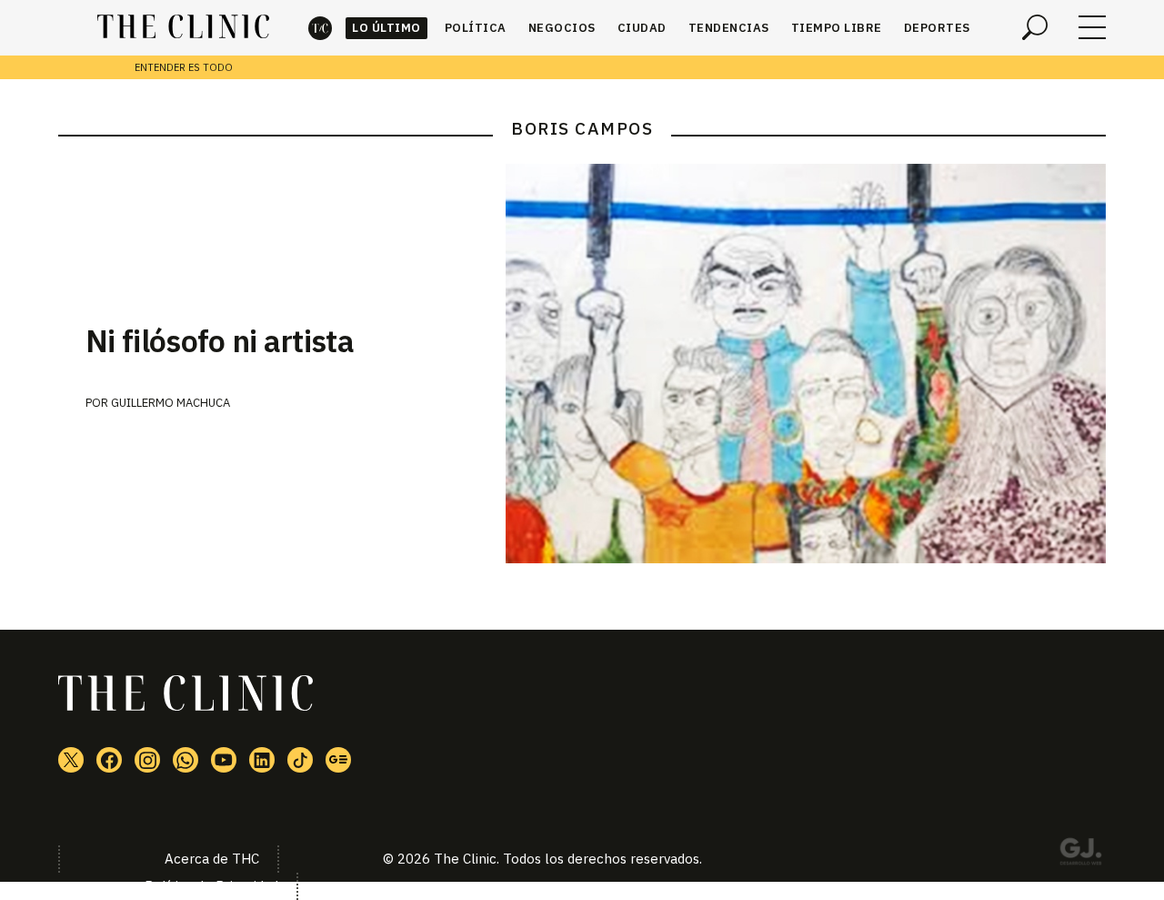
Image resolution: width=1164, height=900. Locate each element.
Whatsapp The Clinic (185, 760)
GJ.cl (1080, 854)
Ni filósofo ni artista (219, 340)
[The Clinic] (183, 27)
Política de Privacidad (211, 886)
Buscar (1035, 27)
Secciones (1092, 27)
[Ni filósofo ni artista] (806, 363)
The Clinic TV (223, 760)
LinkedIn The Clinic (262, 760)
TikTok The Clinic (300, 760)
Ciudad (642, 27)
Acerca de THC (212, 858)
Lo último (386, 27)
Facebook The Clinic (109, 760)
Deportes (937, 27)
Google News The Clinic (338, 760)
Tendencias (728, 27)
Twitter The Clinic (71, 760)
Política (476, 27)
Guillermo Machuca (170, 402)
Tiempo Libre (836, 27)
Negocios (562, 27)
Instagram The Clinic (147, 760)
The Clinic (320, 28)
